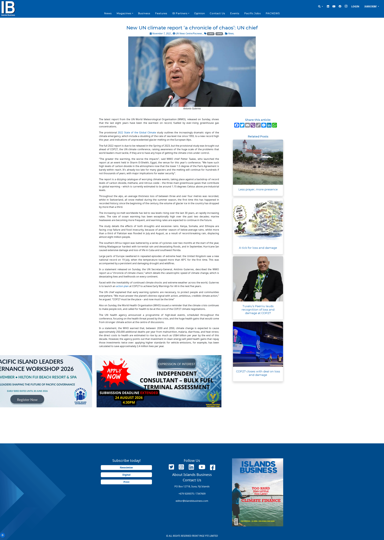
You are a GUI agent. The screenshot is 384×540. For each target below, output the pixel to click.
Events (235, 13)
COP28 (219, 34)
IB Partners (180, 13)
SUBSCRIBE (370, 6)
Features (161, 13)
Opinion (199, 13)
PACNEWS (273, 13)
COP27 (210, 34)
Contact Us (217, 13)
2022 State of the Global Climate (137, 132)
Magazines (124, 13)
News (108, 13)
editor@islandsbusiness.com (192, 500)
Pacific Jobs (252, 13)
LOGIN (355, 6)
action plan (122, 286)
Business (144, 13)
